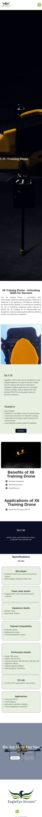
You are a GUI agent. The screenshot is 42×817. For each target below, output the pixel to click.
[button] (39, 4)
